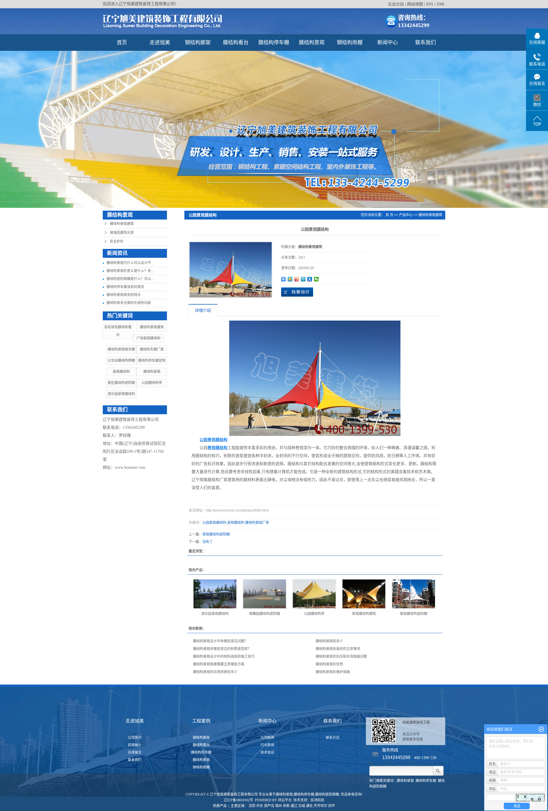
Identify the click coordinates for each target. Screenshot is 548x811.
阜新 (286, 806)
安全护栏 (117, 241)
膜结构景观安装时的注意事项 (338, 649)
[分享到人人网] (309, 279)
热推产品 (220, 806)
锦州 (278, 806)
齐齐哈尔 (320, 806)
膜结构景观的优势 (329, 664)
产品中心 (406, 215)
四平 (331, 806)
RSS (429, 4)
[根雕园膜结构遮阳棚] (265, 594)
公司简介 (135, 738)
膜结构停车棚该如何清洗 (125, 287)
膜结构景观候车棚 (121, 349)
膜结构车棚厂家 (152, 349)
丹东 (259, 806)
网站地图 (415, 4)
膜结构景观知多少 (329, 641)
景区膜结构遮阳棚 (121, 383)
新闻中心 (387, 42)
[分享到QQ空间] (290, 279)
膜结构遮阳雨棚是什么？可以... (130, 279)
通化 (309, 806)
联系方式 (332, 738)
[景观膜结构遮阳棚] (414, 594)
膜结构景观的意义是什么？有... (130, 271)
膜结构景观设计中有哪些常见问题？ (220, 641)
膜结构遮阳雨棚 (327, 794)
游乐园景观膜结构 (121, 394)
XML (440, 4)
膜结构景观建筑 (122, 224)
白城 (301, 806)
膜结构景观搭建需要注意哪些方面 (218, 664)
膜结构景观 (312, 42)
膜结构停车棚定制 (152, 361)
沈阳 (252, 806)
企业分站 (396, 4)
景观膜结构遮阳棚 (216, 534)
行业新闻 (267, 745)
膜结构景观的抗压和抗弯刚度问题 (341, 657)
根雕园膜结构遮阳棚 (264, 614)
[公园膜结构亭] (314, 594)
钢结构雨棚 (349, 42)
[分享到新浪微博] (296, 279)
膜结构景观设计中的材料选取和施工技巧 (224, 657)
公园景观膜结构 (214, 523)
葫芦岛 (269, 806)
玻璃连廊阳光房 (122, 233)
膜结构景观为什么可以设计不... (130, 263)
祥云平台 (285, 800)
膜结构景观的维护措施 (333, 672)
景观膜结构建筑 (364, 614)
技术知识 (267, 752)
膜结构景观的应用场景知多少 (215, 672)
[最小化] (541, 729)
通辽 (294, 806)
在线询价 (297, 292)
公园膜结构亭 (152, 383)
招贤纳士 (135, 745)
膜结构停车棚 (273, 42)
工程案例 (201, 721)
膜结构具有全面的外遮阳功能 (128, 303)
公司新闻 (267, 738)
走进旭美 (160, 42)
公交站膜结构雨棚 (121, 361)
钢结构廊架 (198, 42)
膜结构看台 (236, 42)
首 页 (389, 215)
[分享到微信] (316, 279)
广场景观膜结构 (148, 338)
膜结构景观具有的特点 (123, 295)
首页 (122, 42)
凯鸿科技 (317, 800)
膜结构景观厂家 (257, 523)
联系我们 (425, 42)
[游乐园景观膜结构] (215, 594)
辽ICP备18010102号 (238, 800)
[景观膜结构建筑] (364, 594)
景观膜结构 (121, 372)
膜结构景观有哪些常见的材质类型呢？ (222, 649)
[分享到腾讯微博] (303, 279)
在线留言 (135, 752)
